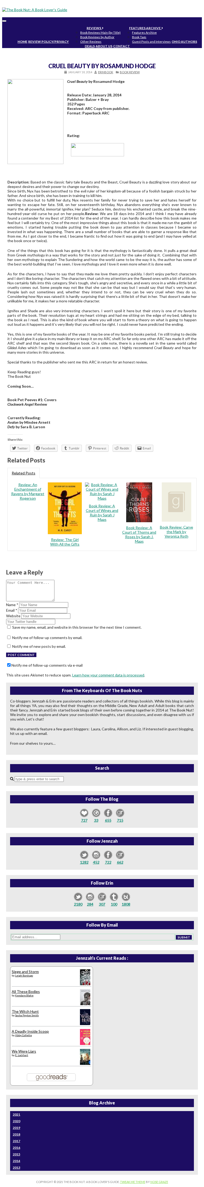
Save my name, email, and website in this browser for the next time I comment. (77, 627)
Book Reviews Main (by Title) (100, 33)
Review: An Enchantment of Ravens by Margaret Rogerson (27, 491)
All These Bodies (26, 991)
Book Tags (139, 37)
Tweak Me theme (132, 1182)
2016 (16, 1148)
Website (13, 616)
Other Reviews (90, 42)
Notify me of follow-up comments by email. (47, 637)
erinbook (105, 72)
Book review (130, 72)
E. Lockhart (21, 1055)
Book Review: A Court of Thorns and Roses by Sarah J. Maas (139, 534)
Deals (90, 46)
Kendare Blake (24, 995)
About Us (104, 46)
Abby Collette (23, 1035)
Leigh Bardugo (24, 975)
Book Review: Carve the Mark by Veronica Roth (176, 531)
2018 (16, 1134)
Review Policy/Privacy (48, 42)
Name (12, 604)
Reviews (94, 28)
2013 (16, 1167)
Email (11, 610)
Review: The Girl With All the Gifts (64, 541)
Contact (121, 46)
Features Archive (145, 28)
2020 (16, 1121)
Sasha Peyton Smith (27, 1015)
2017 (16, 1141)
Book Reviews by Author (97, 37)
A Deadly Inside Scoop (30, 1031)
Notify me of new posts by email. (39, 646)
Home (22, 42)
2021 (16, 1114)
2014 (16, 1161)
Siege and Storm (25, 971)
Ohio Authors (184, 42)
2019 (16, 1128)
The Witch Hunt (25, 1011)
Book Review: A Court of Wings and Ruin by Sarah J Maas (102, 513)
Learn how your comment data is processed (108, 675)
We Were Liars (24, 1051)
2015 (16, 1154)
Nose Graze (159, 1182)
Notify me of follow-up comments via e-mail (47, 665)
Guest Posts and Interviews (151, 42)
